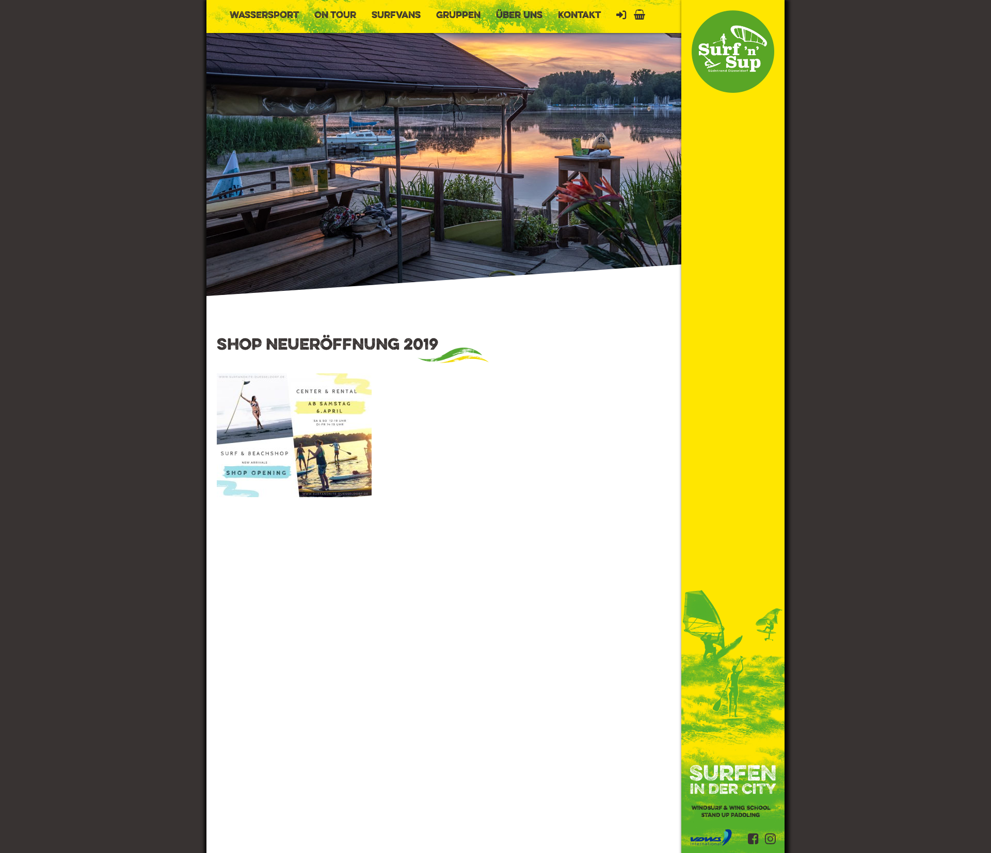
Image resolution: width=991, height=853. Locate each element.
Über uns (519, 15)
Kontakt (579, 15)
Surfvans (396, 15)
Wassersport (264, 15)
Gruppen (458, 15)
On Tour (335, 15)
